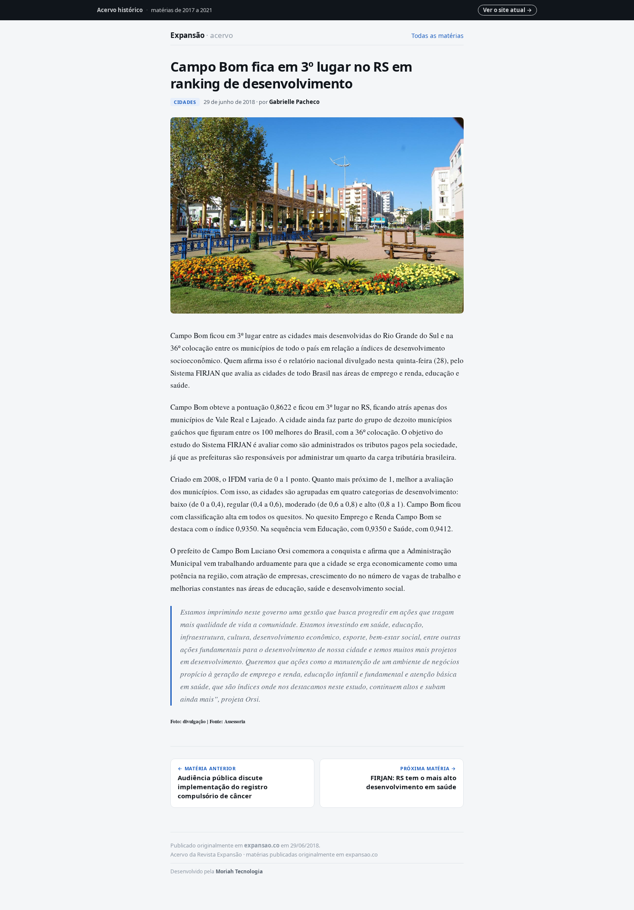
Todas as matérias (437, 35)
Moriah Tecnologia (239, 871)
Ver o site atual (507, 10)
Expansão (201, 35)
